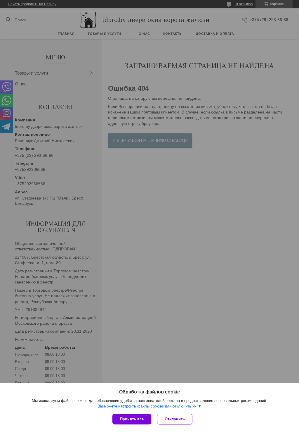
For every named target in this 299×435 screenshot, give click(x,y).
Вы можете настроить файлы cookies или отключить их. (148, 406)
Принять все (132, 419)
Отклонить (175, 419)
